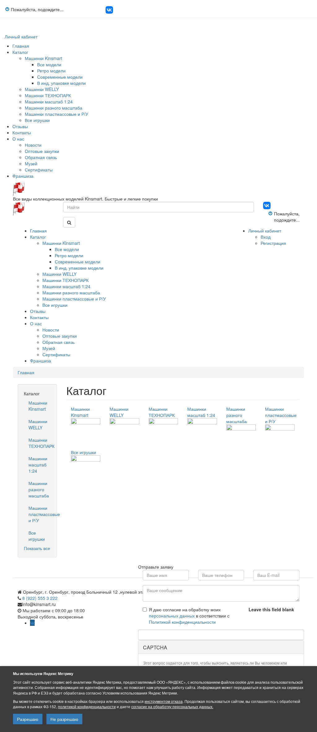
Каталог (20, 52)
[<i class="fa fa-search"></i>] (69, 222)
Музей (31, 163)
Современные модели (60, 77)
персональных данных (172, 616)
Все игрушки (37, 120)
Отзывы (20, 126)
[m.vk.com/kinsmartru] (109, 12)
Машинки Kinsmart (43, 58)
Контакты (21, 132)
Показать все (37, 548)
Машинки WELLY (42, 89)
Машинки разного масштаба (53, 108)
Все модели (49, 64)
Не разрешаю (64, 719)
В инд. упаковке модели (61, 83)
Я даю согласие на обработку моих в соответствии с (189, 615)
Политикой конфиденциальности (182, 622)
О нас (18, 139)
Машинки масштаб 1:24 (49, 101)
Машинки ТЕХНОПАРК (48, 95)
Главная (20, 46)
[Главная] (18, 188)
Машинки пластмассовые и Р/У (56, 114)
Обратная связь (41, 157)
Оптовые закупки (42, 151)
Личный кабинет (21, 36)
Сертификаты (39, 170)
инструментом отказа (164, 701)
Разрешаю (27, 719)
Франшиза (22, 176)
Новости (33, 145)
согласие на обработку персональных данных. (172, 706)
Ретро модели (51, 70)
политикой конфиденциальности (87, 706)
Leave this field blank (271, 609)
